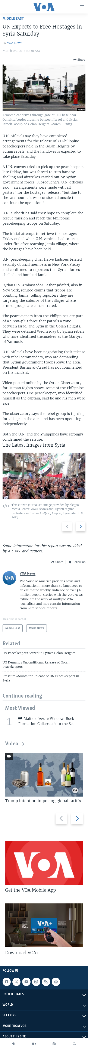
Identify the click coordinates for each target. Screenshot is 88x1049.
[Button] (79, 59)
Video (11, 744)
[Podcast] (56, 982)
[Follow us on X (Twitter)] (16, 982)
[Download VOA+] (44, 925)
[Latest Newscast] (13, 1043)
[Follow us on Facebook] (7, 982)
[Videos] (34, 1043)
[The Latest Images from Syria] (44, 476)
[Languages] (54, 1043)
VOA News (14, 43)
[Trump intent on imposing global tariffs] (44, 775)
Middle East (13, 19)
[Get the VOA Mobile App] (44, 863)
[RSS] (46, 982)
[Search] (74, 1043)
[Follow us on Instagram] (36, 982)
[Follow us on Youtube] (26, 982)
